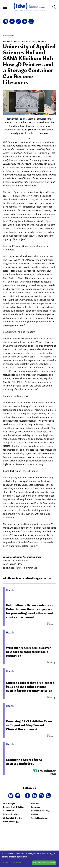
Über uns (35, 803)
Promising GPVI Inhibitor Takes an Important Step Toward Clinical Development (29, 725)
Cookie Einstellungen (39, 818)
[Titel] (5, 21)
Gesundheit (8, 810)
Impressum (35, 807)
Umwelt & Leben (11, 814)
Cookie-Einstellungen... (12, 862)
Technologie (9, 803)
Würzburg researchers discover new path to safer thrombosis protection (28, 652)
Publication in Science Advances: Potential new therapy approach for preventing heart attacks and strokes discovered (30, 611)
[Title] (18, 21)
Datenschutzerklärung (40, 810)
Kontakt (34, 814)
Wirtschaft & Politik (12, 818)
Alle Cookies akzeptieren (44, 862)
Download (44, 133)
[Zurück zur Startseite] (29, 7)
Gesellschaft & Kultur (13, 807)
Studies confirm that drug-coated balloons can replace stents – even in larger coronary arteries (30, 686)
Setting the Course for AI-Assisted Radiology (25, 761)
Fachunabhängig (11, 821)
